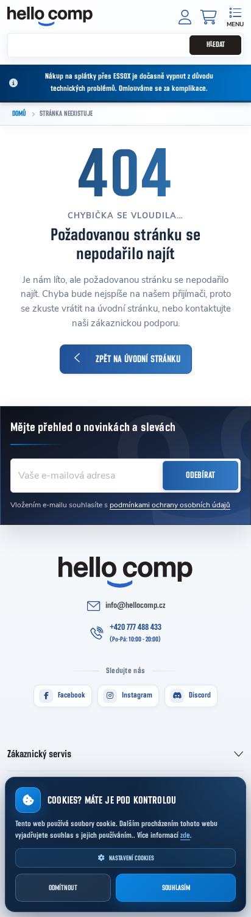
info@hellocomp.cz (135, 605)
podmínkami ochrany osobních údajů (170, 505)
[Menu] (235, 16)
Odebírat (200, 475)
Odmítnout (63, 887)
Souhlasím (176, 887)
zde (185, 836)
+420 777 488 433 (135, 627)
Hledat (216, 45)
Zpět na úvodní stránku (138, 359)
